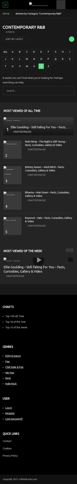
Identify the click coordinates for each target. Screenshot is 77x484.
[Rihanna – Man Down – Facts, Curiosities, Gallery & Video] (12, 194)
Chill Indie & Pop (14, 367)
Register (10, 413)
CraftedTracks (22, 131)
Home (6, 13)
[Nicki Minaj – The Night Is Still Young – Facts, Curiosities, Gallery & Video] (12, 143)
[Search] (72, 4)
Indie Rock (11, 383)
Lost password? (14, 418)
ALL (5, 51)
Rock (8, 378)
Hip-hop (9, 372)
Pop (7, 361)
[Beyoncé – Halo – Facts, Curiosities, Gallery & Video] (12, 219)
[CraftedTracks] (38, 4)
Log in (8, 407)
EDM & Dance (13, 355)
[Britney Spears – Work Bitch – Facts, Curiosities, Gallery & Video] (12, 170)
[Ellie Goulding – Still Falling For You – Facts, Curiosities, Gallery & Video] (38, 119)
